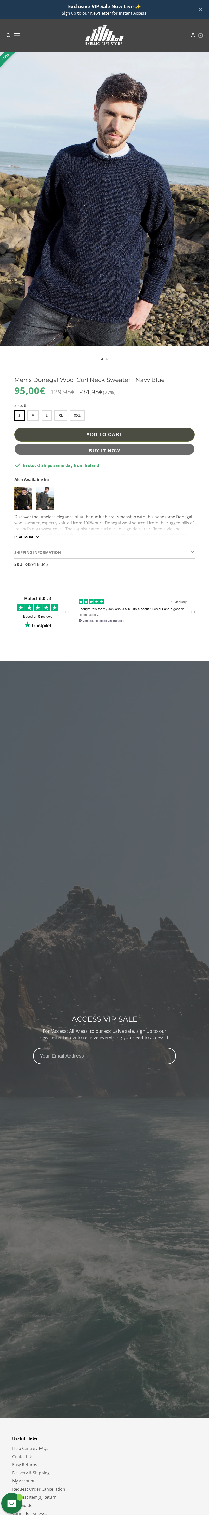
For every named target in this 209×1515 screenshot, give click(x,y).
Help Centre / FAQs (30, 1448)
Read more (24, 537)
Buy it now (104, 450)
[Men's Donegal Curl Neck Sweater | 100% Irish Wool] (24, 500)
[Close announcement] (200, 9)
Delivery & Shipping (31, 1473)
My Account (23, 1481)
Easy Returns (24, 1465)
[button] (102, 359)
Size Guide (22, 1505)
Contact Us (22, 1456)
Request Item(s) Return (34, 1497)
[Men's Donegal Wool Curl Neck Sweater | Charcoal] (46, 500)
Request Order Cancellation (38, 1489)
